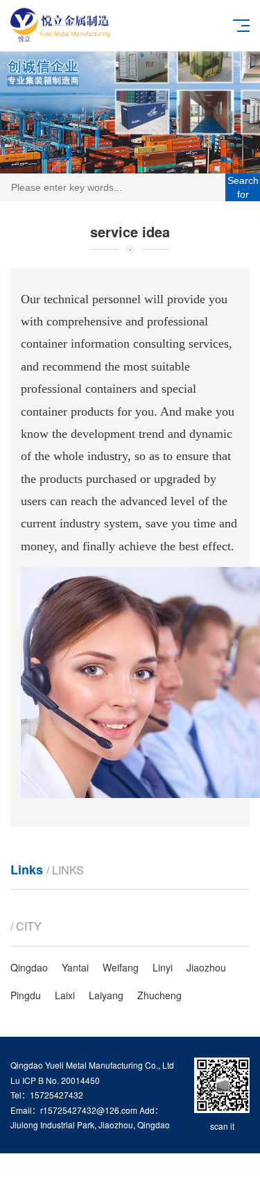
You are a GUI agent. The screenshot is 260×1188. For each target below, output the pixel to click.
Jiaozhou (206, 967)
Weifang (121, 967)
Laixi (65, 995)
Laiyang (106, 995)
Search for (243, 187)
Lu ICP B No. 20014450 (55, 1080)
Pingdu (25, 995)
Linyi (163, 967)
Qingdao (29, 967)
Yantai (75, 967)
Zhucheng (159, 995)
